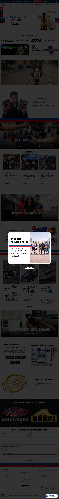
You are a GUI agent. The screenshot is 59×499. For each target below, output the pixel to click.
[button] (51, 231)
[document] (29, 249)
